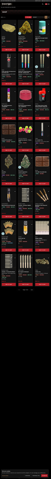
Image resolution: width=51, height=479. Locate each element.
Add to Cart (8, 49)
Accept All (44, 475)
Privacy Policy (5, 475)
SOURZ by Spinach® (22, 138)
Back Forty (20, 170)
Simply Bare (20, 270)
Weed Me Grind (5, 236)
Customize (27, 475)
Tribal (36, 138)
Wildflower (37, 36)
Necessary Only (36, 475)
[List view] (48, 17)
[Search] (42, 4)
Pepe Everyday (21, 36)
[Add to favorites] (15, 24)
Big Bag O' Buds (21, 203)
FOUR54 (20, 236)
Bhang (3, 138)
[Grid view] (46, 17)
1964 (2, 170)
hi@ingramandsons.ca (46, 0)
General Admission (39, 203)
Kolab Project (5, 203)
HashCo (3, 36)
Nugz (36, 236)
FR (48, 4)
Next (32, 289)
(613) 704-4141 (38, 0)
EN (46, 4)
